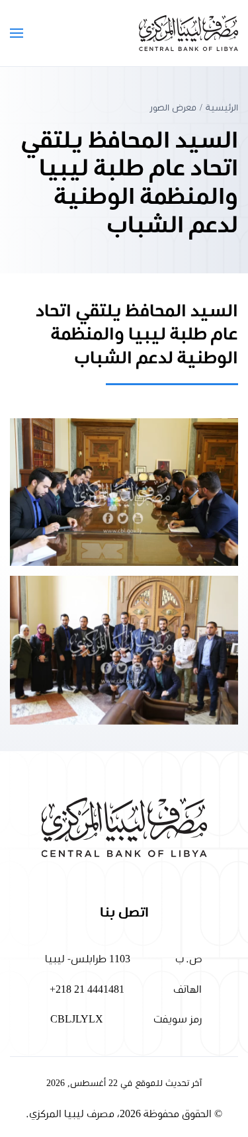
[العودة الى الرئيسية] (188, 33)
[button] (16, 33)
